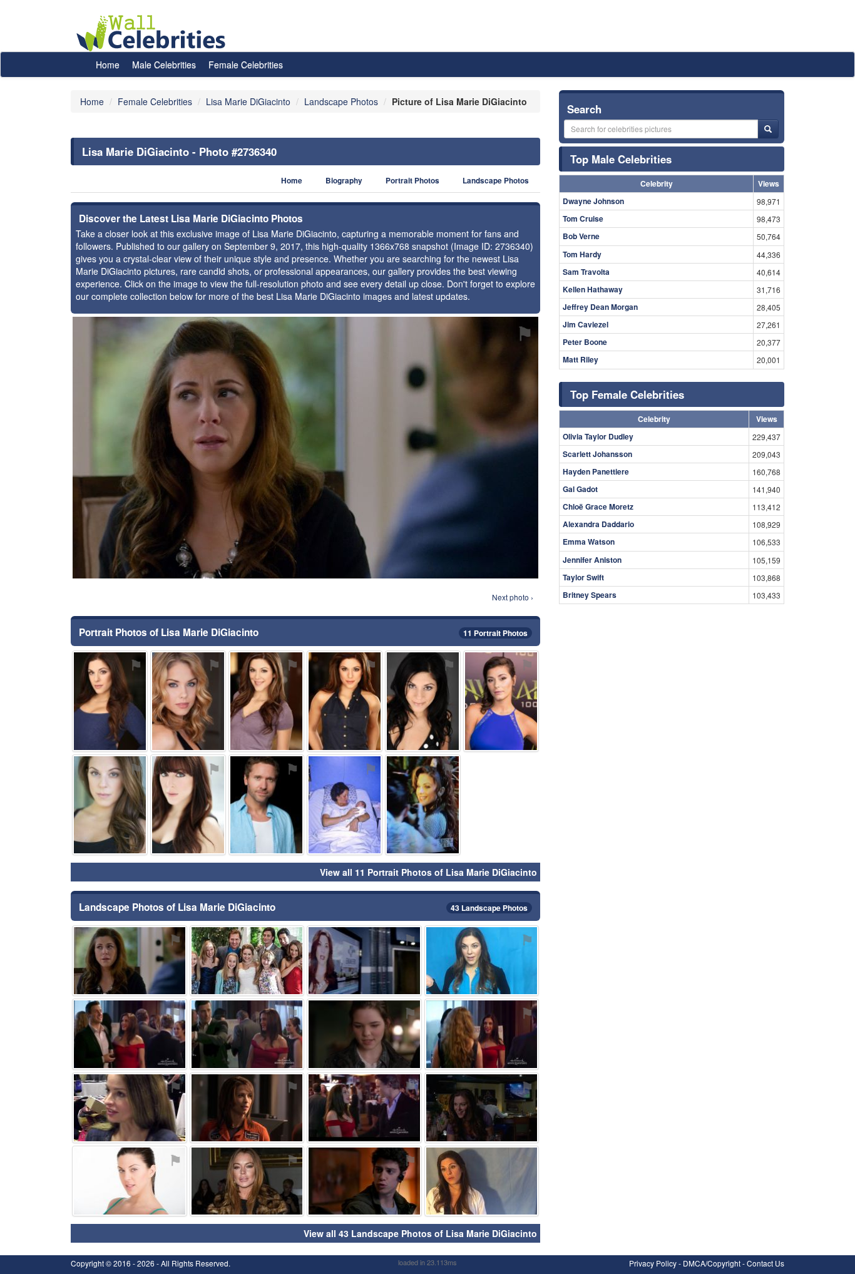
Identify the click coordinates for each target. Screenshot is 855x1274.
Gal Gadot (580, 489)
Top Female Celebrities (627, 394)
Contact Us (765, 1263)
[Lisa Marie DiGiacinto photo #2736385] (266, 804)
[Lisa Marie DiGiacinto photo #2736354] (188, 700)
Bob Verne (581, 236)
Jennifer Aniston (592, 559)
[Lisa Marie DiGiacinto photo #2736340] (129, 960)
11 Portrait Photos (495, 633)
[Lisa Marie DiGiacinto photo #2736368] (364, 960)
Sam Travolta (586, 271)
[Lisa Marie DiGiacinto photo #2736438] (247, 1107)
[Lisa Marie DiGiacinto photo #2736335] (110, 804)
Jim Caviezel (585, 324)
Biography (343, 180)
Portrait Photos (412, 180)
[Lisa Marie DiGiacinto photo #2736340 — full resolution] (305, 447)
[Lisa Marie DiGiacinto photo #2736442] (247, 1181)
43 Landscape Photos (489, 907)
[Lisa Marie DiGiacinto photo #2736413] (501, 700)
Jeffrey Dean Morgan (600, 306)
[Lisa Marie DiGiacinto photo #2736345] (423, 700)
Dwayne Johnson (593, 201)
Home (108, 64)
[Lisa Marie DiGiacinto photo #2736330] (344, 700)
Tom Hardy (582, 254)
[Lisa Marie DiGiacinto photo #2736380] (482, 1107)
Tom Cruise (583, 218)
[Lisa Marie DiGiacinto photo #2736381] (129, 1107)
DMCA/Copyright (711, 1263)
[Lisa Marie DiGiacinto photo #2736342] (188, 804)
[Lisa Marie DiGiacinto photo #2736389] (344, 804)
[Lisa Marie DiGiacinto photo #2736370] (247, 1034)
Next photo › (512, 597)
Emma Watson (589, 541)
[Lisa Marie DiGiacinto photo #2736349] (482, 1181)
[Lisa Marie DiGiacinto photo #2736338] (110, 700)
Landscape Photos (496, 180)
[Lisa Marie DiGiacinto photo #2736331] (266, 700)
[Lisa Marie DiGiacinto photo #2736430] (364, 1181)
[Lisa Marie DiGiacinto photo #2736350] (482, 1034)
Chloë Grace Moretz (598, 506)
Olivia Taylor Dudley (598, 436)
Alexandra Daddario (598, 524)
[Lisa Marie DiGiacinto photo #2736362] (423, 804)
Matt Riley (580, 359)
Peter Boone (585, 341)
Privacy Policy (653, 1263)
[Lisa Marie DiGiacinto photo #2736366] (129, 1181)
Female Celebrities (245, 64)
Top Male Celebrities (621, 159)
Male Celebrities (164, 64)
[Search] (768, 129)
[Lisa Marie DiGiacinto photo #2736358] (364, 1107)
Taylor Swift (583, 577)
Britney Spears (590, 594)
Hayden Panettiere (596, 471)
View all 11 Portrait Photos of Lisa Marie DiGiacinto (428, 872)
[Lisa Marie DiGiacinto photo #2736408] (364, 1034)
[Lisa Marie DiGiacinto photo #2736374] (129, 1034)
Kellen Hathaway (593, 289)
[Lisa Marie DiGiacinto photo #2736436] (247, 960)
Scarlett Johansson (597, 454)
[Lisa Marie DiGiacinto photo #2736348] (482, 960)
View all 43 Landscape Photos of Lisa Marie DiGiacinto (420, 1233)
